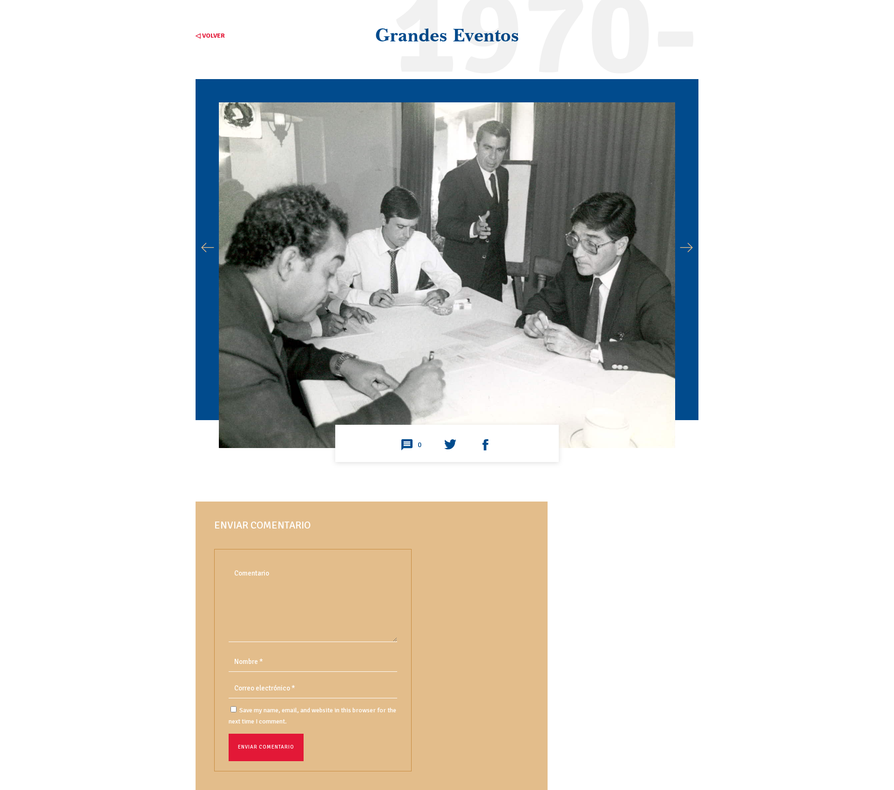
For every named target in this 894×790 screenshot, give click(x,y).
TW (450, 445)
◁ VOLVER (210, 36)
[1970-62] (447, 414)
